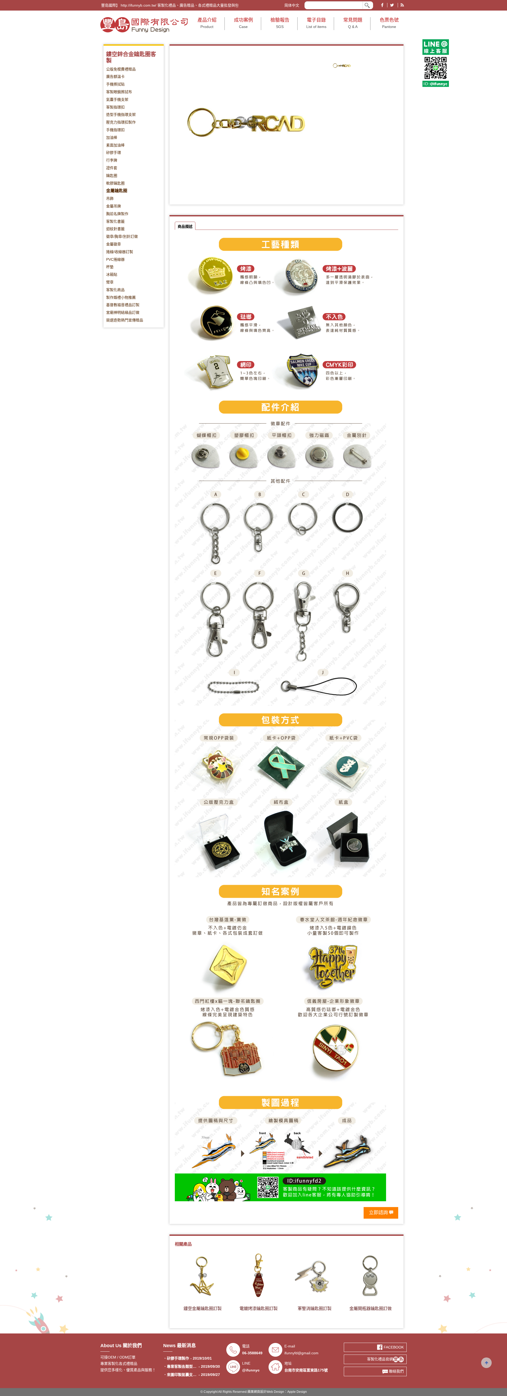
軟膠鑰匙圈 (115, 183)
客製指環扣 (115, 107)
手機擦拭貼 (115, 84)
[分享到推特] (392, 5)
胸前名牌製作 (117, 214)
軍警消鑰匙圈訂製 (314, 1308)
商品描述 (185, 226)
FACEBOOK (393, 1347)
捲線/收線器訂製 (119, 252)
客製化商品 (115, 290)
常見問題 (352, 23)
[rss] (402, 5)
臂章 (110, 282)
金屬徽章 (113, 244)
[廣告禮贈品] (144, 24)
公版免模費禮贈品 (121, 69)
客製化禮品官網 (380, 1359)
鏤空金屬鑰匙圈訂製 (203, 1308)
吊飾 (110, 198)
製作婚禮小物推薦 (121, 297)
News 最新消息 (179, 1345)
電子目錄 (316, 23)
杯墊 (110, 267)
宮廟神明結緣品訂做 (122, 312)
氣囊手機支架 (117, 99)
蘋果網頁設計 (256, 1392)
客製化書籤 (115, 221)
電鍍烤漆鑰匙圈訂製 (259, 1308)
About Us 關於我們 (121, 1345)
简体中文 (291, 5)
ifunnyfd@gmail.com (301, 1353)
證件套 (111, 168)
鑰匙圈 (111, 175)
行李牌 (111, 160)
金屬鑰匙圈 (116, 190)
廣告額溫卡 (115, 76)
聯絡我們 (396, 1371)
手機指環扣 (115, 130)
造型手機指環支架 (121, 114)
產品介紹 (207, 23)
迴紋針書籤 (115, 229)
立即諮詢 (378, 1212)
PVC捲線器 (115, 259)
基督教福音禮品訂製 (122, 305)
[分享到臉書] (382, 5)
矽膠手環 (113, 152)
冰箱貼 (111, 274)
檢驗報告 (279, 23)
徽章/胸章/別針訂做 (122, 236)
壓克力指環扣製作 (121, 122)
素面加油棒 (115, 145)
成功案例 (243, 23)
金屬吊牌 (113, 206)
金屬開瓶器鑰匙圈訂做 (370, 1308)
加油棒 (111, 137)
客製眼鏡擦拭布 (119, 92)
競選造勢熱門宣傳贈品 (124, 320)
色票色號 (389, 23)
